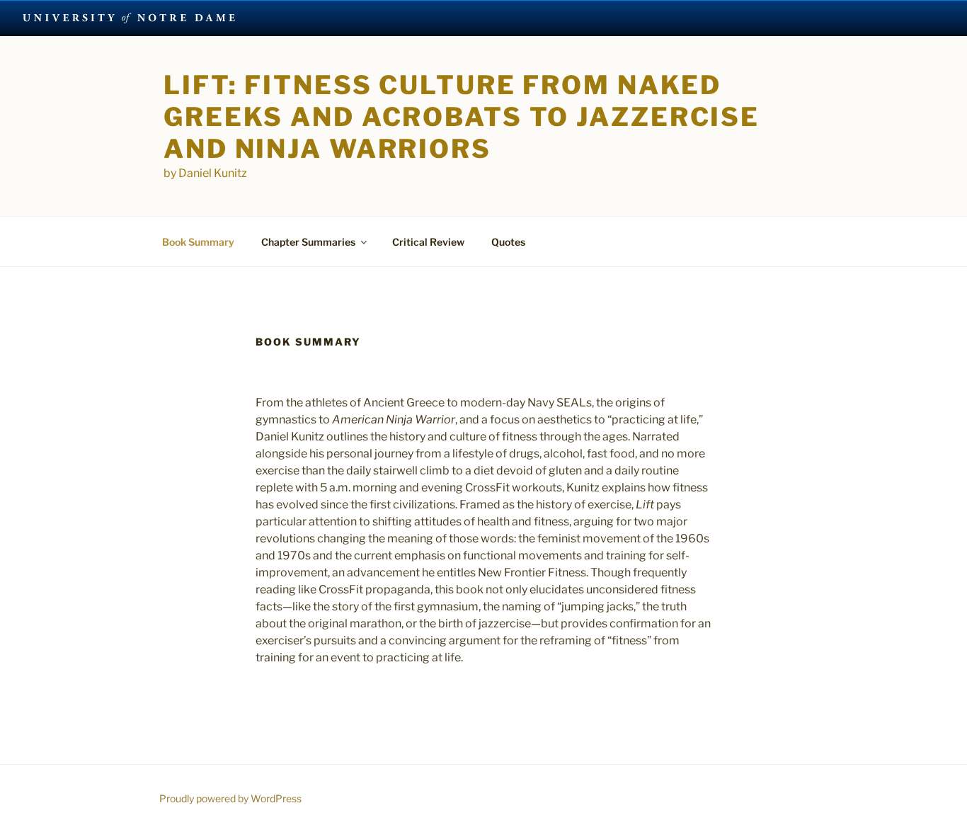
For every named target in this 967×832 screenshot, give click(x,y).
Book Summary (198, 242)
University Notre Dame (129, 17)
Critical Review (428, 242)
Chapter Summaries (308, 242)
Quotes (508, 242)
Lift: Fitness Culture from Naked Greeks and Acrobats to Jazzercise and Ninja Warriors (462, 116)
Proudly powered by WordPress (230, 798)
